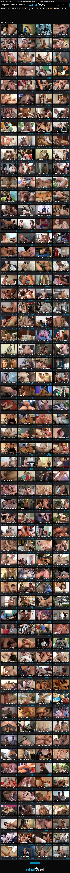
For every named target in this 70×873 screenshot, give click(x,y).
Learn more (51, 1)
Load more (35, 863)
